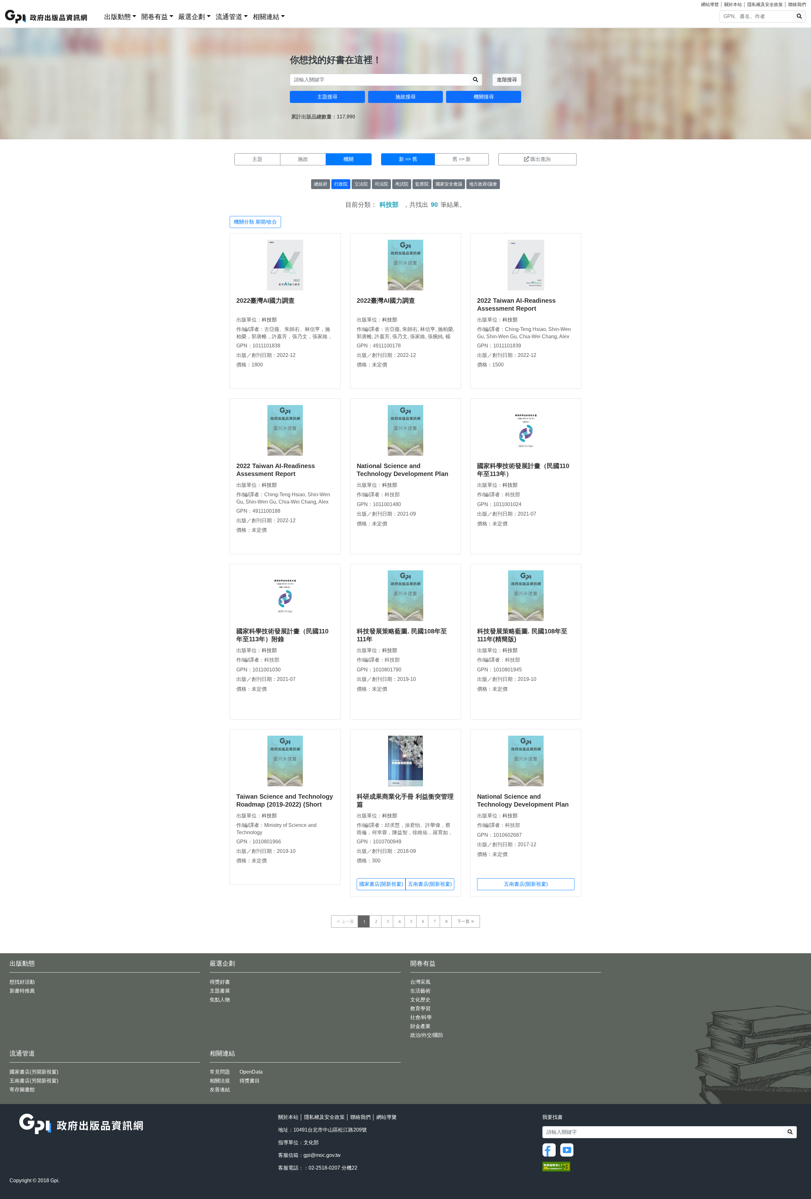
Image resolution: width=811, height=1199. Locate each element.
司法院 (381, 184)
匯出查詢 (540, 159)
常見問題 (220, 1072)
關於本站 (733, 4)
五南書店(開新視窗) (430, 884)
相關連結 (266, 16)
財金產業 (420, 1026)
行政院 (341, 184)
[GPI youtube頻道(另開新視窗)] (568, 1149)
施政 (303, 159)
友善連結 (220, 1089)
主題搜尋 (327, 96)
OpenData (251, 1072)
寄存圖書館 (22, 1089)
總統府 (320, 184)
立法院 (361, 184)
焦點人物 (220, 999)
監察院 (422, 184)
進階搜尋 (507, 79)
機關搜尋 (484, 96)
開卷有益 (154, 16)
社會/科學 (421, 1017)
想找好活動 (22, 982)
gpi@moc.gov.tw (322, 1155)
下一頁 (463, 921)
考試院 (401, 184)
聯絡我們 (797, 4)
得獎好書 (220, 982)
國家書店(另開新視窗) (34, 1072)
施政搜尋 (405, 96)
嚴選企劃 (191, 16)
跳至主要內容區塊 (17, 3)
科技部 (269, 319)
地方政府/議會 (483, 184)
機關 (348, 159)
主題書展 (220, 990)
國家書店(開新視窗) (381, 884)
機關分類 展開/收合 (255, 222)
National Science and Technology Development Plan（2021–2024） (402, 473)
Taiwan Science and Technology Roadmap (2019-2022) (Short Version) (284, 804)
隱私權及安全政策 (765, 4)
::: (97, 15)
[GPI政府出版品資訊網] (46, 16)
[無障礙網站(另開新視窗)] (556, 1166)
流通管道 (229, 16)
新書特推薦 (22, 990)
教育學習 (420, 1008)
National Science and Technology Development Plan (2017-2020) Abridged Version (523, 804)
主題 (257, 159)
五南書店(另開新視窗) (34, 1080)
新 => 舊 (408, 159)
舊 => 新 (461, 159)
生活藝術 (420, 990)
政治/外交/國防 (426, 1035)
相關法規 (220, 1080)
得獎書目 (249, 1080)
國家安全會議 (449, 184)
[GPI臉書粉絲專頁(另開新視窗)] (550, 1149)
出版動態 (117, 16)
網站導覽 (710, 4)
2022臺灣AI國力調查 (265, 300)
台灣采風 (420, 982)
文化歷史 (420, 999)
